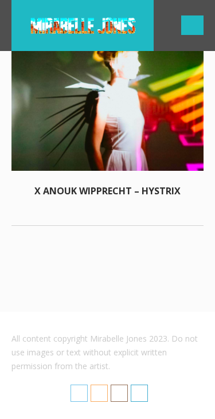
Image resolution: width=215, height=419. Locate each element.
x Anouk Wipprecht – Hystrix (107, 191)
